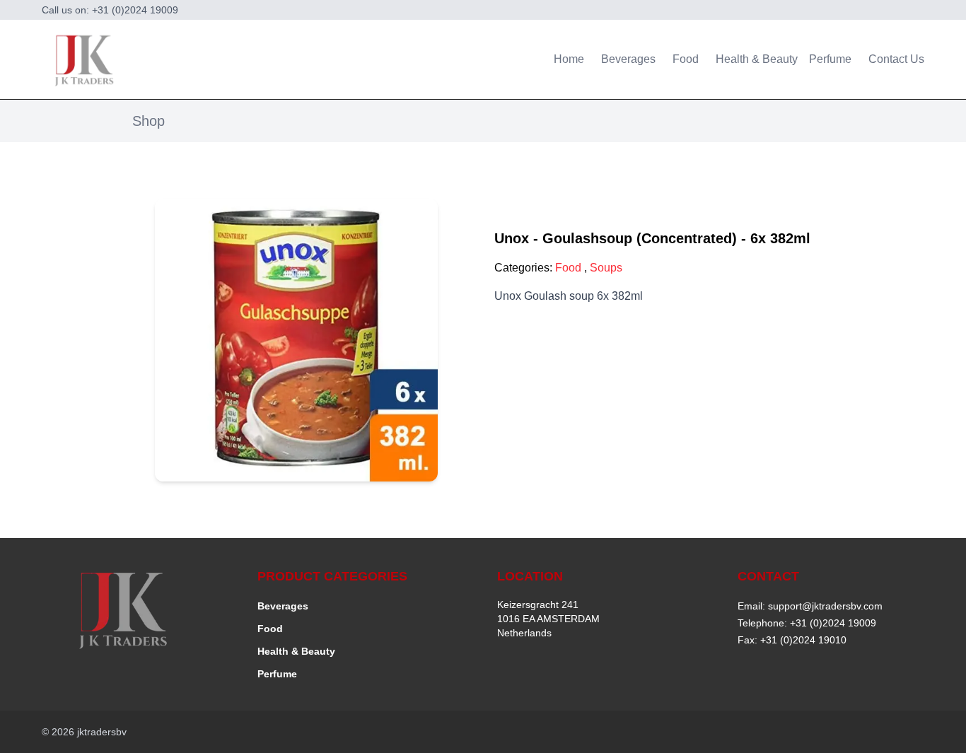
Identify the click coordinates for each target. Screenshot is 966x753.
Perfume (830, 59)
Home (569, 59)
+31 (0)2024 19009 (833, 623)
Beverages (628, 59)
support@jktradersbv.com (825, 606)
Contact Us (896, 59)
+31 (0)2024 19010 (803, 640)
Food (686, 59)
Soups (606, 268)
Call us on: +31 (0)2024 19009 (110, 10)
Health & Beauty (757, 59)
